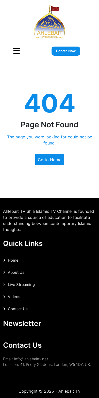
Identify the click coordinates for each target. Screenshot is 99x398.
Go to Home (49, 159)
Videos (14, 296)
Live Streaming (21, 284)
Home (13, 260)
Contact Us (18, 308)
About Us (16, 272)
